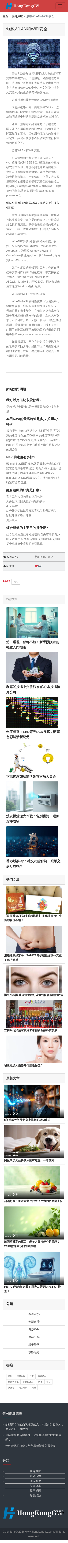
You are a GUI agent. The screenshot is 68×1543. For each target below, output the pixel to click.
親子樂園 (34, 1344)
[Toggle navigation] (60, 5)
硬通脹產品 (28, 1382)
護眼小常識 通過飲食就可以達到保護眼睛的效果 (33, 995)
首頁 (5, 16)
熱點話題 (34, 1352)
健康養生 (34, 1329)
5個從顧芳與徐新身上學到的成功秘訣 (27, 1119)
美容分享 (34, 1337)
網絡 (16, 582)
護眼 (10, 1376)
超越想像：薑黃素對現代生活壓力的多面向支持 (33, 1201)
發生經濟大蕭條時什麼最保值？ (23, 1065)
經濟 (40, 1382)
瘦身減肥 (17, 16)
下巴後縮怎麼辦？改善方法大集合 (31, 776)
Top (59, 1513)
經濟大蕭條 (13, 1382)
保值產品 (42, 1376)
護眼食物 (21, 1376)
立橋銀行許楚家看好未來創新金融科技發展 (30, 1030)
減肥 (34, 1387)
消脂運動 (23, 1387)
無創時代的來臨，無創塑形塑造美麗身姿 (30, 1445)
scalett (10, 566)
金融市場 (34, 1321)
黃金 (48, 1382)
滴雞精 (11, 1387)
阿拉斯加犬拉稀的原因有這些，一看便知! (29, 1160)
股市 (31, 1376)
